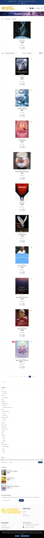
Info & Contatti (4, 529)
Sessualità (3, 431)
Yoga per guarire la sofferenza (22, 360)
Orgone (4, 413)
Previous (8, 377)
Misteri (2, 409)
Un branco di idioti (22, 140)
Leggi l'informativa (25, 536)
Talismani (4, 440)
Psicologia (3, 423)
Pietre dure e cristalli (4, 417)
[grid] (40, 53)
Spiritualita (3, 434)
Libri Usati (3, 395)
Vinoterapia (22, 203)
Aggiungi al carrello (23, 48)
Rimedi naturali (3, 425)
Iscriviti (21, 500)
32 (24, 376)
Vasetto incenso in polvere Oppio (22, 171)
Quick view (20, 48)
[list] (42, 53)
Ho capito (17, 536)
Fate (3, 448)
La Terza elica (22, 41)
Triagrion (22, 77)
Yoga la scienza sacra (22, 329)
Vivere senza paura (22, 234)
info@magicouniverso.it (12, 1)
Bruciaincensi (5, 394)
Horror (2, 390)
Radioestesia (5, 415)
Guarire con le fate (10, 478)
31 (21, 376)
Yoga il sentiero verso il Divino (22, 297)
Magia (2, 399)
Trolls (3, 452)
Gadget (4, 450)
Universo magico (4, 444)
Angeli (4, 436)
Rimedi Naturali (5, 397)
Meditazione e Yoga (4, 403)
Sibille (2, 433)
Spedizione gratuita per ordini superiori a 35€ (27, 1)
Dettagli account (26, 515)
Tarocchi (2, 442)
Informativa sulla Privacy (5, 528)
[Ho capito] (42, 534)
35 (32, 376)
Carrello (24, 511)
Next (35, 377)
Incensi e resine (22, 40)
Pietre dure (4, 419)
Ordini (24, 513)
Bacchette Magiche (6, 446)
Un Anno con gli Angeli (22, 109)
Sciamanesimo (3, 427)
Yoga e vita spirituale (22, 266)
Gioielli (4, 438)
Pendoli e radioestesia (5, 411)
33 (27, 376)
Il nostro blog (3, 526)
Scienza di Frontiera (4, 429)
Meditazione (3, 401)
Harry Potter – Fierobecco (12, 471)
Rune (3, 421)
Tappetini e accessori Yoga (7, 407)
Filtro (40, 462)
